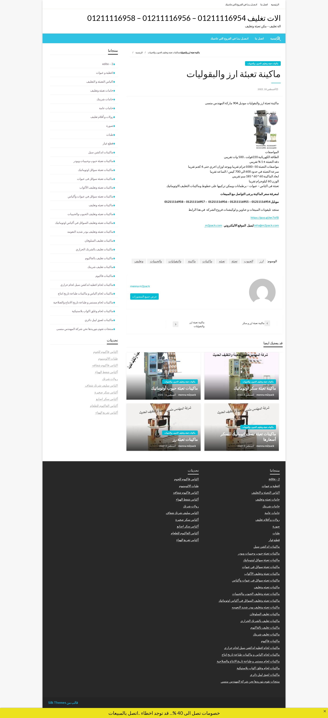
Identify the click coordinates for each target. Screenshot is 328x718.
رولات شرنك (110, 379)
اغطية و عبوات (104, 72)
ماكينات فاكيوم (104, 275)
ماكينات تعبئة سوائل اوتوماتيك (95, 169)
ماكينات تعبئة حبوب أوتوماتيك (174, 388)
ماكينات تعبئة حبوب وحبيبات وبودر (93, 161)
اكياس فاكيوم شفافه (105, 365)
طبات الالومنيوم (108, 358)
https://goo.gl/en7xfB (265, 217)
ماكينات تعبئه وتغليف (101, 205)
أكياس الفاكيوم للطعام (104, 405)
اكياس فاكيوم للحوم (105, 351)
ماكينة (192, 261)
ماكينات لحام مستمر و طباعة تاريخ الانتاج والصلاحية (83, 302)
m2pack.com (213, 225)
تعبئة (234, 261)
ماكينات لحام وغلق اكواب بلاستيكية (92, 311)
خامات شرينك (105, 99)
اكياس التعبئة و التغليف (99, 81)
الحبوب (248, 261)
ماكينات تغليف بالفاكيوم (99, 258)
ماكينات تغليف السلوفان (99, 240)
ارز (261, 261)
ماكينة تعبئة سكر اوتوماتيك (255, 388)
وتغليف (138, 261)
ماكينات (207, 261)
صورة (109, 125)
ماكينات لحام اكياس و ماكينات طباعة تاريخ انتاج (85, 293)
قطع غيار (108, 143)
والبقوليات (174, 261)
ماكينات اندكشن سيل (100, 152)
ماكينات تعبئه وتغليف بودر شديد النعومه (90, 231)
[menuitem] (259, 38)
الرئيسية (275, 4)
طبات (109, 134)
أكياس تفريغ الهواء (106, 412)
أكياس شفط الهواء (106, 372)
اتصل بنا (264, 4)
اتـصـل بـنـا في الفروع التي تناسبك (241, 4)
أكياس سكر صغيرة (106, 392)
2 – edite (107, 64)
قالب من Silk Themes (63, 703)
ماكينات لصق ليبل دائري (99, 320)
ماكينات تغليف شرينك (100, 267)
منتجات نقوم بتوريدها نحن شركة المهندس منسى (84, 328)
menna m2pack (265, 394)
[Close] (325, 711)
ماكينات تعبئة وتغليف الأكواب (96, 187)
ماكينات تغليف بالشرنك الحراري (94, 249)
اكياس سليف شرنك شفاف (101, 385)
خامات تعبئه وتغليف (101, 90)
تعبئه (222, 261)
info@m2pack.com (266, 225)
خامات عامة (106, 108)
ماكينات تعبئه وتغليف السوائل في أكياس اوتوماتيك (84, 222)
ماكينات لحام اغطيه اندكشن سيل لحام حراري (86, 284)
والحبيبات (156, 261)
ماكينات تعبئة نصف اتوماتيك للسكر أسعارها (248, 436)
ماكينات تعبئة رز (185, 439)
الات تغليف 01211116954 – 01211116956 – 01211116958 (184, 18)
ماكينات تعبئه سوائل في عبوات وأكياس (90, 196)
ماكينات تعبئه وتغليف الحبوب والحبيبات (163, 52)
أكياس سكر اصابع (107, 399)
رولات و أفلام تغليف (102, 116)
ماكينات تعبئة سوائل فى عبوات (95, 178)
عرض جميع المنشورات (144, 296)
